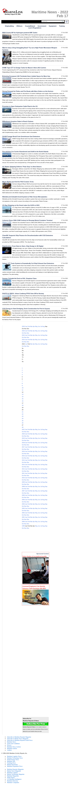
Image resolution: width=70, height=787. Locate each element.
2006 (23, 495)
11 (22, 390)
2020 (23, 434)
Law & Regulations (34, 28)
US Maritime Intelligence (14, 779)
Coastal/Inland (30, 26)
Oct (23, 333)
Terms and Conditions (13, 743)
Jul (41, 326)
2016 (23, 451)
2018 (23, 442)
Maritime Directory (12, 781)
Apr (34, 326)
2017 (23, 447)
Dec (28, 333)
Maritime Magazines (13, 776)
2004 (23, 504)
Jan (26, 326)
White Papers (11, 777)
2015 (23, 455)
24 (22, 418)
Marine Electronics (12, 764)
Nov (25, 333)
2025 (23, 331)
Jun (39, 326)
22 (22, 414)
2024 (23, 335)
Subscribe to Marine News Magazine (17, 738)
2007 (23, 491)
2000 (23, 521)
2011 (23, 473)
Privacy (9, 745)
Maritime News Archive (14, 747)
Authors (9, 750)
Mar (31, 326)
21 (22, 412)
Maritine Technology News (15, 758)
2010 (23, 477)
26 (22, 423)
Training (62, 26)
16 (22, 401)
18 (22, 405)
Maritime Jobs (11, 761)
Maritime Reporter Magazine (15, 769)
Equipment (52, 26)
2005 (23, 499)
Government (42, 26)
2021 (23, 429)
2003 (23, 508)
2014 (23, 460)
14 (22, 396)
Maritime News (11, 742)
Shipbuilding (9, 26)
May (36, 326)
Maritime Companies (13, 782)
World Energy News (13, 759)
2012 (23, 469)
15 (22, 398)
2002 (23, 512)
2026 (23, 326)
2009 (23, 482)
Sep (46, 331)
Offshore (19, 26)
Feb (29, 326)
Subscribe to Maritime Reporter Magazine (19, 737)
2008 (23, 486)
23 (22, 416)
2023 (23, 339)
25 (22, 420)
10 (22, 388)
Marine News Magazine (14, 771)
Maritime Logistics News (14, 756)
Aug (43, 326)
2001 (23, 517)
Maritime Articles (12, 748)
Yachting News (11, 763)
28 (22, 427)
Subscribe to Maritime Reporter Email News (20, 740)
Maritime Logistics (12, 772)
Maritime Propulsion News (15, 766)
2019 (23, 438)
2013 (23, 464)
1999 (23, 526)
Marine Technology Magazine (15, 774)
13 (22, 394)
